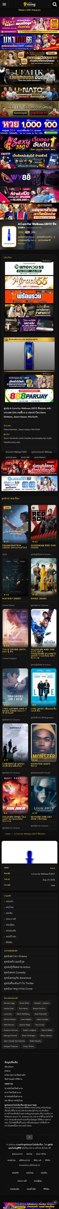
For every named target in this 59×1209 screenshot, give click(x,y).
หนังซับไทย (11, 1160)
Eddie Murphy (35, 1041)
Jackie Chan (9, 1008)
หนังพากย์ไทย (41, 1154)
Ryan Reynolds (41, 1014)
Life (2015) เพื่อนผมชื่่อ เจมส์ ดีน (44, 709)
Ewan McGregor (28, 1035)
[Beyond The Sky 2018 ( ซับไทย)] (44, 795)
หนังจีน (9, 913)
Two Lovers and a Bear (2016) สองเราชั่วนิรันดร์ (14, 710)
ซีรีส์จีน (47, 1160)
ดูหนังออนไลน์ (17, 1154)
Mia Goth (35, 429)
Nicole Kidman (10, 1019)
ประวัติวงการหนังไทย (14, 1100)
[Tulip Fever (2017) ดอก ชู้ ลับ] (15, 628)
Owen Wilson (28, 1046)
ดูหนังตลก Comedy (15, 972)
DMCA (7, 1071)
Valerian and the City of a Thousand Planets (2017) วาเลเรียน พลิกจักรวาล (43, 653)
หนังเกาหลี (11, 919)
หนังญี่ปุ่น (10, 924)
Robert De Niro (39, 1008)
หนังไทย (9, 907)
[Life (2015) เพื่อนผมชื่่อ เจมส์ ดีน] (44, 687)
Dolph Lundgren (29, 1030)
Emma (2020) (39, 598)
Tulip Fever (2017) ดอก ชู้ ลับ (14, 650)
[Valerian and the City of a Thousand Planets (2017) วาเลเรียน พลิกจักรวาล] (44, 628)
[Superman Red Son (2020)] (44, 524)
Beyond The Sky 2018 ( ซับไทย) (41, 818)
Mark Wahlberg (23, 1014)
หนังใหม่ (29, 1154)
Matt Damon (9, 1025)
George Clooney (10, 1035)
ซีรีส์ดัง (9, 942)
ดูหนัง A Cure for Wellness (41, 452)
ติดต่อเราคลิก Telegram (30, 10)
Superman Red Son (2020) (43, 546)
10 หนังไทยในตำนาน (14, 1088)
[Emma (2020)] (44, 577)
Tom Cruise (39, 1025)
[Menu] (4, 4)
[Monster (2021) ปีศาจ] (44, 742)
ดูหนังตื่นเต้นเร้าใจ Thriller (19, 983)
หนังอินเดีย (11, 930)
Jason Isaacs (24, 429)
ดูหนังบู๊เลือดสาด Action (17, 967)
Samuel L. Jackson (41, 1003)
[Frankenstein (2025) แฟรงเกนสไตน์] (15, 524)
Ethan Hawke (46, 1035)
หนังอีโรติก (11, 936)
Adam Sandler (42, 1019)
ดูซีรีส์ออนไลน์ (24, 1160)
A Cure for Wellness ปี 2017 (16, 452)
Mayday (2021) (11, 598)
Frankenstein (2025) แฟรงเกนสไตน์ (14, 546)
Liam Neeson (26, 1019)
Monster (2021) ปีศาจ (41, 764)
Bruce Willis (24, 1003)
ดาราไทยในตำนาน (13, 1092)
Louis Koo (8, 1014)
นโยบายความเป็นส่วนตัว (15, 1075)
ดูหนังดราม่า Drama (26, 237)
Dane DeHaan (10, 429)
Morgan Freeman (11, 1046)
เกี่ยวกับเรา (9, 1067)
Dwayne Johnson (11, 1030)
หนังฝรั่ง (9, 901)
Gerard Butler (46, 1030)
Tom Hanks (23, 1008)
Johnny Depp (24, 1025)
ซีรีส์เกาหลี (37, 1160)
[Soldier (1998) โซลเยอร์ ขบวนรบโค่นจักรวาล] (15, 795)
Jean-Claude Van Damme (14, 1041)
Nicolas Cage (9, 1003)
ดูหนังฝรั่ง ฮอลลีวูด (44, 237)
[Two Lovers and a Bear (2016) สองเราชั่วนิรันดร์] (15, 687)
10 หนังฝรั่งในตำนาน (13, 1096)
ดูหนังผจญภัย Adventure (17, 977)
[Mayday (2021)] (15, 577)
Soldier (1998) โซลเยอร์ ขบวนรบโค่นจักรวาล (14, 819)
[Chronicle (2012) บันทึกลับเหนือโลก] (15, 742)
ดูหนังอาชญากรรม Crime (18, 988)
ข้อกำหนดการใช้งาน (13, 1079)
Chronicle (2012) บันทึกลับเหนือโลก (13, 764)
